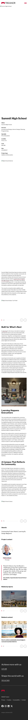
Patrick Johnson (7, 557)
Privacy (3, 700)
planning (5, 331)
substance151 (8, 712)
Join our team (5, 680)
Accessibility (16, 700)
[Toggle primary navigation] (25, 3)
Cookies (9, 700)
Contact (24, 700)
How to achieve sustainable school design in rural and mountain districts (13, 640)
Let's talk (4, 669)
